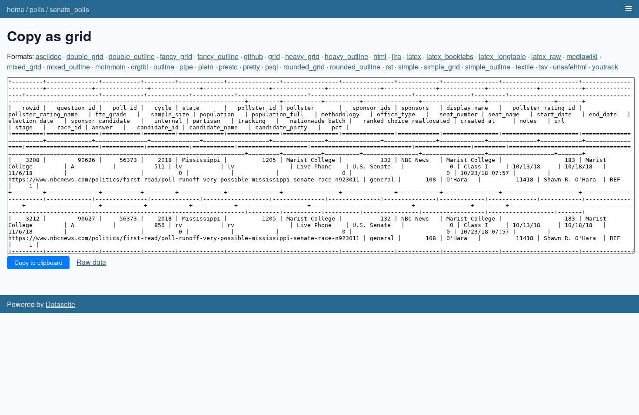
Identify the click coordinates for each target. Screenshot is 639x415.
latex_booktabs (449, 56)
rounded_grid (304, 67)
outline (163, 67)
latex (413, 56)
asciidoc (48, 56)
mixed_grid (24, 67)
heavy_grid (302, 56)
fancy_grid (176, 56)
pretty (251, 67)
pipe (186, 67)
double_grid (85, 56)
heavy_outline (346, 56)
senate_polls (69, 9)
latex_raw (546, 56)
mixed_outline (68, 67)
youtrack (605, 67)
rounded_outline (355, 67)
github (253, 56)
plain (205, 67)
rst (389, 67)
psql (271, 67)
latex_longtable (502, 56)
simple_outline (487, 67)
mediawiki (582, 56)
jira (396, 56)
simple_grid (442, 67)
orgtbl (139, 67)
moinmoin (110, 67)
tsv (543, 67)
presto (228, 67)
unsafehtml (570, 67)
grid (274, 56)
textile (525, 67)
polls (37, 9)
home (15, 9)
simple (408, 67)
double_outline (132, 56)
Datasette (60, 304)
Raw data (91, 262)
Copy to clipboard (38, 262)
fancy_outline (218, 56)
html (379, 56)
